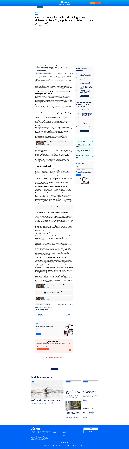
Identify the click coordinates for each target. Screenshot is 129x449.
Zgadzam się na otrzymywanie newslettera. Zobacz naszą (48, 331)
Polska (94, 6)
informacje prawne (62, 445)
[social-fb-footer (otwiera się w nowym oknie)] (63, 442)
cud (32, 381)
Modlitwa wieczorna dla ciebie (83, 145)
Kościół (78, 6)
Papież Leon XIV (83, 6)
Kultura (68, 6)
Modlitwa (39, 6)
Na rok (73, 429)
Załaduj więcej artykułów (84, 95)
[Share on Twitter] (68, 73)
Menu (34, 6)
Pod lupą (63, 6)
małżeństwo (85, 381)
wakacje (68, 402)
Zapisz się (38, 334)
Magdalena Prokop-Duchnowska (48, 25)
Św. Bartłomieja (68, 4)
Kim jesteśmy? (55, 445)
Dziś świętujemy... (81, 141)
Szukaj (41, 2)
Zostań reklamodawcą (68, 445)
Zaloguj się (87, 2)
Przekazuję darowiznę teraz (42, 348)
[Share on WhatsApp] (72, 73)
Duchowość (53, 6)
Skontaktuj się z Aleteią (76, 445)
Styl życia (58, 6)
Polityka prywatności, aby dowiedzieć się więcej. (84, 172)
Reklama (63, 435)
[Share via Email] (70, 73)
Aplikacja (63, 431)
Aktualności (73, 6)
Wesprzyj (97, 2)
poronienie (42, 309)
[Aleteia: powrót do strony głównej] (64, 2)
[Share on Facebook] (65, 73)
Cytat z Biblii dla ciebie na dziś (83, 151)
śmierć (46, 309)
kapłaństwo (68, 381)
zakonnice (85, 400)
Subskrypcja (64, 432)
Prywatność (83, 445)
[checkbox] (76, 171)
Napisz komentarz (54, 368)
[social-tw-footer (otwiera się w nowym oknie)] (65, 442)
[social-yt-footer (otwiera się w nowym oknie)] (61, 442)
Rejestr (92, 2)
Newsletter (64, 429)
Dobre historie (47, 6)
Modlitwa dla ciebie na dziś (83, 156)
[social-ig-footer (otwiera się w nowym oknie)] (67, 442)
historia (37, 309)
